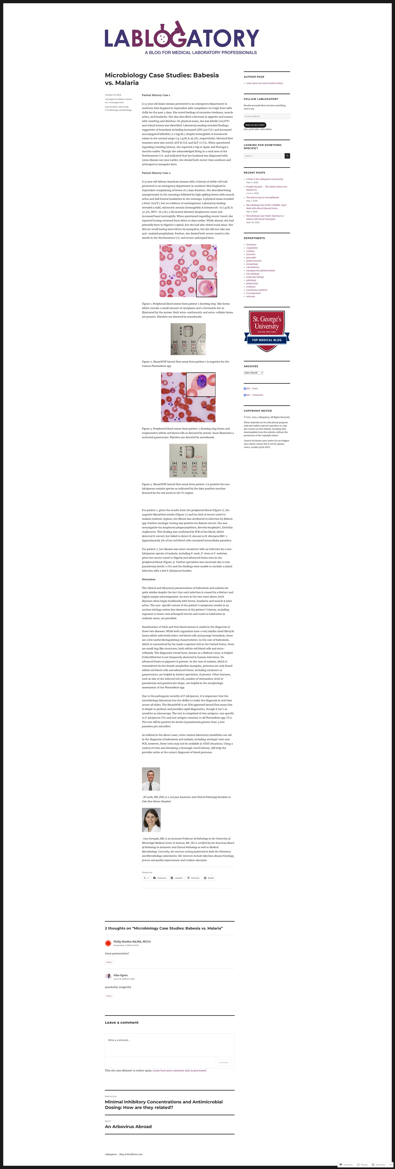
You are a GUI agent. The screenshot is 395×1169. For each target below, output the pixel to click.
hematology (252, 264)
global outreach (254, 261)
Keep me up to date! (255, 125)
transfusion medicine (256, 290)
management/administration (260, 270)
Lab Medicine (252, 267)
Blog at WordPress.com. (131, 1154)
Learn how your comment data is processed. (179, 1070)
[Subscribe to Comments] (245, 395)
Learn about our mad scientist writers (264, 83)
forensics (251, 254)
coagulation (252, 248)
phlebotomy (252, 283)
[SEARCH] (287, 156)
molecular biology (255, 277)
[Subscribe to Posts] (245, 388)
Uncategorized (115, 102)
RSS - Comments (254, 395)
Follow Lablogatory (261, 99)
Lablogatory (111, 1154)
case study (123, 106)
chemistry (251, 244)
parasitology (125, 110)
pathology (251, 280)
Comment (224, 1062)
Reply (109, 962)
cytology (250, 251)
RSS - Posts (252, 388)
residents (251, 286)
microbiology (111, 110)
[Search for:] (264, 156)
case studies (111, 106)
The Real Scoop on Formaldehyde (262, 197)
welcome (250, 296)
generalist (251, 257)
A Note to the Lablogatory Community (264, 179)
